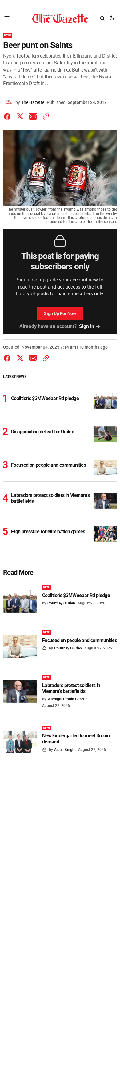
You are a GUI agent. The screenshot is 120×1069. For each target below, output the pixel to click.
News (7, 35)
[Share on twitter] (20, 117)
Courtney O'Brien (61, 603)
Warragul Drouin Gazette (67, 699)
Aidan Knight (65, 749)
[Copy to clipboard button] (44, 117)
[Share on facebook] (8, 117)
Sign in (86, 326)
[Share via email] (32, 117)
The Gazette (32, 102)
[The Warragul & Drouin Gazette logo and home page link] (60, 18)
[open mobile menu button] (7, 18)
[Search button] (102, 18)
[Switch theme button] (112, 18)
